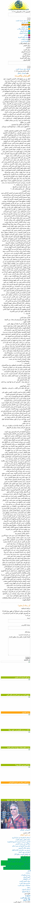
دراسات (28, 873)
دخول (28, 887)
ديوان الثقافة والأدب (22, 29)
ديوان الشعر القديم (25, 881)
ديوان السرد (25, 25)
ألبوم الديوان (26, 877)
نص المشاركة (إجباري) (24, 634)
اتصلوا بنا (27, 895)
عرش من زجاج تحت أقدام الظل (21, 850)
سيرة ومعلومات (25, 875)
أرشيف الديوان (26, 889)
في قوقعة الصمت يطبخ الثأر (22, 854)
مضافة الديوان (24, 31)
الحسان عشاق (22, 73)
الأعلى (29, 871)
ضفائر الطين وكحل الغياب (22, 839)
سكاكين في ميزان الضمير (23, 844)
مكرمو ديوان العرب (24, 883)
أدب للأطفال (26, 879)
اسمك (28, 618)
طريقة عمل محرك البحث (23, 20)
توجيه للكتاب (24, 39)
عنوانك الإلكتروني (25, 625)
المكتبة (26, 35)
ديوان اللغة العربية (23, 37)
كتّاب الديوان (26, 900)
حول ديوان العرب (25, 898)
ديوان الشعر (24, 27)
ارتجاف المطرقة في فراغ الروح (21, 837)
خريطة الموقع (26, 891)
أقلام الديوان (24, 22)
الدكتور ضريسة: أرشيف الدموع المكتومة (18, 841)
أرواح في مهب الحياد (24, 852)
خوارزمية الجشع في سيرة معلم (21, 846)
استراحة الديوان (23, 33)
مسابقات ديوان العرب (24, 885)
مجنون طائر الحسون (24, 848)
